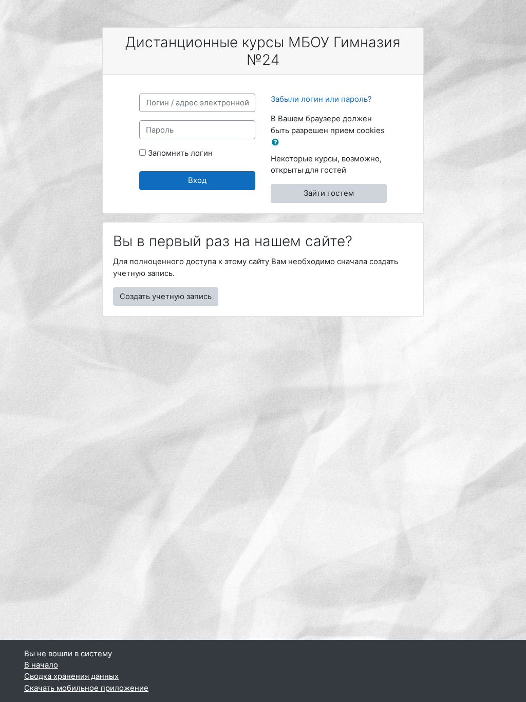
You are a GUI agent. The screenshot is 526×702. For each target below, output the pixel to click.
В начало (41, 665)
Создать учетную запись (166, 296)
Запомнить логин (180, 153)
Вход (197, 180)
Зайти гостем (329, 193)
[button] (277, 142)
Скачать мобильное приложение (86, 688)
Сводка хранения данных (71, 676)
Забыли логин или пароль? (321, 99)
